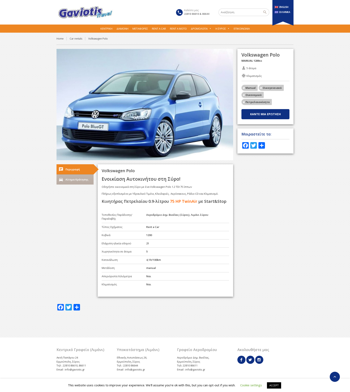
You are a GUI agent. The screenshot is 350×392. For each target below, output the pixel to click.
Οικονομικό (253, 95)
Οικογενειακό (272, 88)
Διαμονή (122, 28)
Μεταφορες (140, 28)
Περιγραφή (69, 169)
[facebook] (241, 360)
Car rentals (76, 38)
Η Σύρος (221, 28)
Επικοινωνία (242, 28)
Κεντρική (106, 28)
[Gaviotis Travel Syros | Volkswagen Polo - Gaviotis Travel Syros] (85, 12)
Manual (250, 88)
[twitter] (250, 360)
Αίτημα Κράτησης (73, 179)
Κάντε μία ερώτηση (265, 114)
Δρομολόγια (199, 28)
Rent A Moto (178, 28)
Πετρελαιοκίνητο (257, 102)
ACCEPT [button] (274, 385)
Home (60, 38)
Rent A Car (159, 28)
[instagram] (259, 360)
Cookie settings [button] (251, 385)
